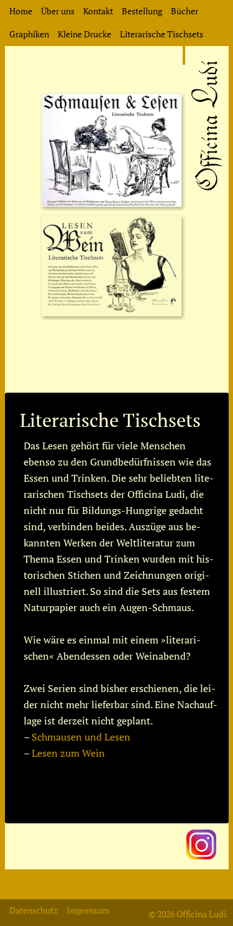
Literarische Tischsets (161, 34)
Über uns (58, 11)
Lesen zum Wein (68, 753)
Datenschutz (33, 910)
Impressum (87, 910)
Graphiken (29, 34)
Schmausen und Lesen (81, 737)
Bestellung (142, 11)
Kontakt (98, 11)
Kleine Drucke (84, 34)
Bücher (184, 11)
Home (20, 11)
